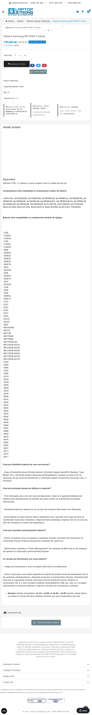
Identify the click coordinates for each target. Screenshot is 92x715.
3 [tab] (48, 30)
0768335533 (69, 114)
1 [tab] (43, 30)
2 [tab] (46, 30)
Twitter (38, 65)
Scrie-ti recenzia (40, 72)
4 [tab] (51, 30)
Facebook (32, 65)
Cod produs (8, 132)
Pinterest (44, 65)
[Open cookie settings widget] (4, 711)
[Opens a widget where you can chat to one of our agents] (83, 711)
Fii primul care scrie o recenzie (48, 622)
